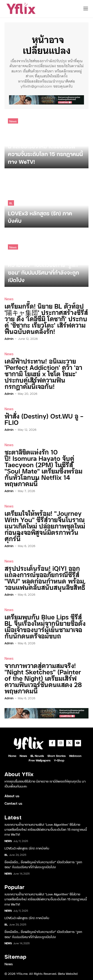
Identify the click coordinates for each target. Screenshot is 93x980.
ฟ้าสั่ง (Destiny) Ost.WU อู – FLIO (44, 419)
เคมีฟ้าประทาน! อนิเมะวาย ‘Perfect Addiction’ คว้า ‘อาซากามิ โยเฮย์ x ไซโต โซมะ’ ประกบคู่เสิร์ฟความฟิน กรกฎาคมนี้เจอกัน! (43, 373)
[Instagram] (61, 743)
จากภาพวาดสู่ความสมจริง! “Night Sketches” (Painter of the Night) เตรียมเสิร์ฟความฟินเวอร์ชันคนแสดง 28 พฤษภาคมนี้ (43, 677)
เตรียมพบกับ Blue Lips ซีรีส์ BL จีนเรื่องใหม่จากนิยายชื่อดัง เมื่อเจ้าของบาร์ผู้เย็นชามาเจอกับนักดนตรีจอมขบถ (45, 626)
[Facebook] (52, 743)
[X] (69, 743)
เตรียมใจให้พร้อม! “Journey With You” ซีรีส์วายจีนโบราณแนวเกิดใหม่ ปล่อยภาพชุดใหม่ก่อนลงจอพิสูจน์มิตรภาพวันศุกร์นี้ (45, 525)
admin (9, 338)
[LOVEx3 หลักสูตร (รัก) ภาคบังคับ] (46, 200)
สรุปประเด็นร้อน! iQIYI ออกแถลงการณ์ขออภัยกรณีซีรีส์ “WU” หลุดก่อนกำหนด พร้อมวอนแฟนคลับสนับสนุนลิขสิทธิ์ (45, 577)
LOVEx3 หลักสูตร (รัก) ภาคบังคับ (27, 848)
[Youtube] (78, 743)
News (13, 121)
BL (11, 203)
